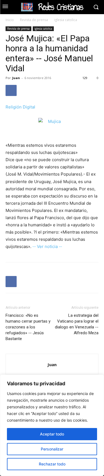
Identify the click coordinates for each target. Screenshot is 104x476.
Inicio (10, 19)
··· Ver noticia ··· (47, 246)
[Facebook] (11, 90)
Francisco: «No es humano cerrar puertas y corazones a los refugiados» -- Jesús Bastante (28, 327)
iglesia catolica (65, 19)
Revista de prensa (34, 19)
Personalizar (52, 449)
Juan (16, 78)
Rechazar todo (52, 464)
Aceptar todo (52, 434)
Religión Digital (20, 107)
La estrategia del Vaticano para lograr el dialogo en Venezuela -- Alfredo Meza (76, 324)
